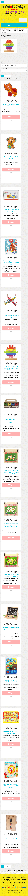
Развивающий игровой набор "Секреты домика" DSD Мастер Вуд (11, 262)
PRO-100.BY (10, 890)
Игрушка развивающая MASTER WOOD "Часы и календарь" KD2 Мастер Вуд (11, 786)
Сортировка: (4, 62)
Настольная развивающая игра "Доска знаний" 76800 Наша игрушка (11, 629)
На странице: (4, 68)
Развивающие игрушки (18, 30)
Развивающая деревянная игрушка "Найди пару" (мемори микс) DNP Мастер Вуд (11, 525)
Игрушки (9, 30)
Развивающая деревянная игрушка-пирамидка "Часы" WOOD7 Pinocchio (11, 368)
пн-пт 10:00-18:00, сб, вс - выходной (14, 14)
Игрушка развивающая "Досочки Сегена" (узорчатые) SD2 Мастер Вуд (11, 838)
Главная (3, 30)
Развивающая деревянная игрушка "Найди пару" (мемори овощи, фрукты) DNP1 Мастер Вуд (11, 472)
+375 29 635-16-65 (14, 11)
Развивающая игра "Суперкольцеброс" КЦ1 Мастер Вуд (11, 315)
